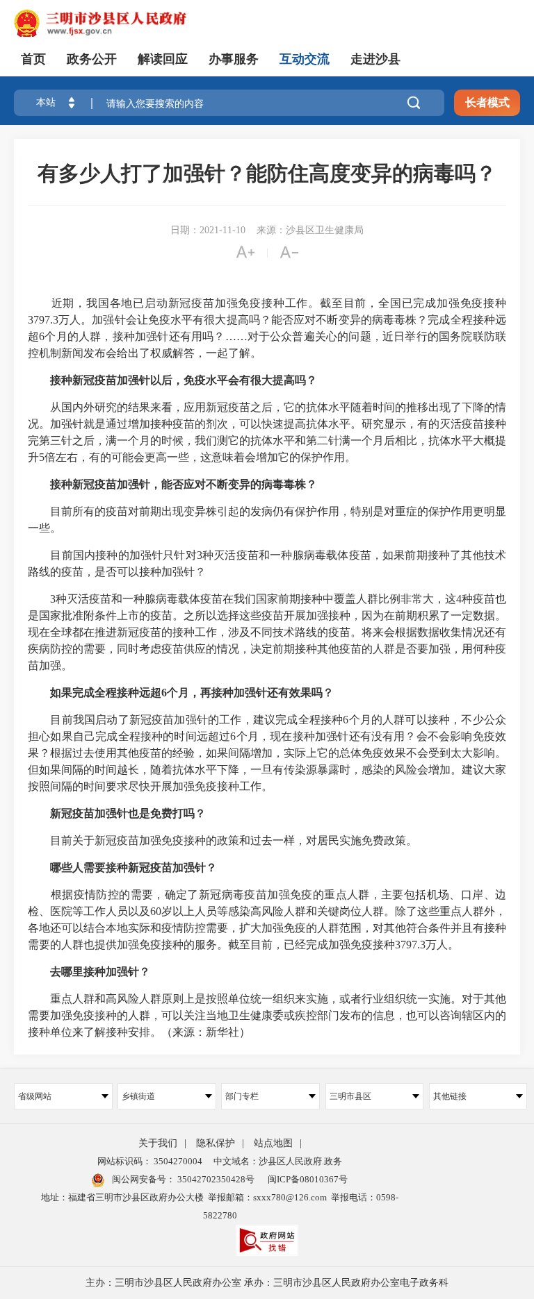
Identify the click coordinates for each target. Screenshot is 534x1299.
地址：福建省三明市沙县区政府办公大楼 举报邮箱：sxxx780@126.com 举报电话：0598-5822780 (219, 1206)
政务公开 (92, 59)
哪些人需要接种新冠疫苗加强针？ (133, 867)
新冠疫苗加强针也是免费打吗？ (128, 813)
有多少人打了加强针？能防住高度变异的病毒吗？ (267, 173)
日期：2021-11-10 (207, 230)
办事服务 (234, 59)
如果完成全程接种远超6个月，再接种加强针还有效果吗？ (192, 692)
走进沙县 (375, 59)
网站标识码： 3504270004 (149, 1161)
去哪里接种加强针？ (100, 972)
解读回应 (163, 59)
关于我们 (157, 1143)
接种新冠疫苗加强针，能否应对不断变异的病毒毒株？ (183, 484)
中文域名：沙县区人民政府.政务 (277, 1161)
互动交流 (305, 59)
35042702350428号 (214, 1179)
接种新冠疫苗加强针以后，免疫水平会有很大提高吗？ (183, 380)
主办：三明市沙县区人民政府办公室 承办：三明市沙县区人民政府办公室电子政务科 (267, 1282)
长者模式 (487, 102)
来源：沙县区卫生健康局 (310, 230)
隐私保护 (215, 1143)
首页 (33, 59)
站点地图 (273, 1143)
